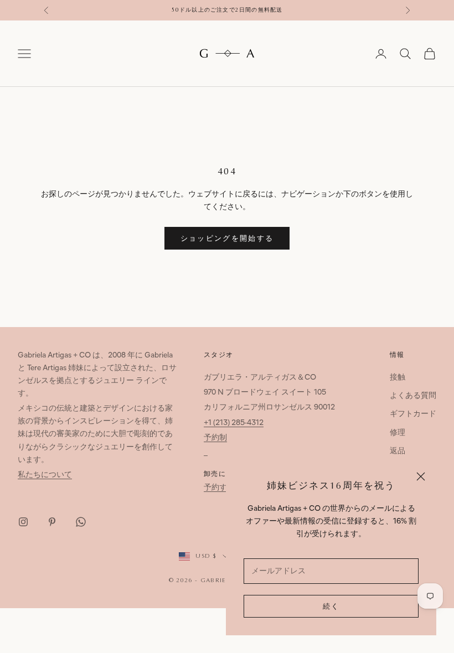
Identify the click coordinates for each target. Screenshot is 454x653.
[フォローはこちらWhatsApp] (80, 521)
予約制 (215, 438)
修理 (397, 433)
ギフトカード (413, 414)
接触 (397, 378)
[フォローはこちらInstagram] (23, 521)
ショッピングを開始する (227, 238)
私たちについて (45, 475)
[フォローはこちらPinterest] (52, 521)
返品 (397, 451)
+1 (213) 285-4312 (234, 423)
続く (331, 606)
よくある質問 (413, 396)
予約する (219, 488)
